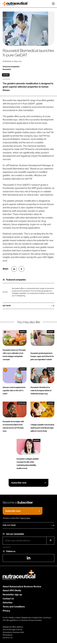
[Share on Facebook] (21, 269)
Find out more (9, 525)
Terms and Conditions (14, 606)
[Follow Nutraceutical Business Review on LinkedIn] (28, 558)
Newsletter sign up (12, 594)
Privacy (6, 610)
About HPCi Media (12, 590)
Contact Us (8, 598)
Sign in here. (25, 518)
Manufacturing (22, 403)
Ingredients (6, 74)
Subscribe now (18, 482)
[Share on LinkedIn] (14, 269)
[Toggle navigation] (53, 4)
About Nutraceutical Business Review (22, 586)
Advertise (7, 602)
